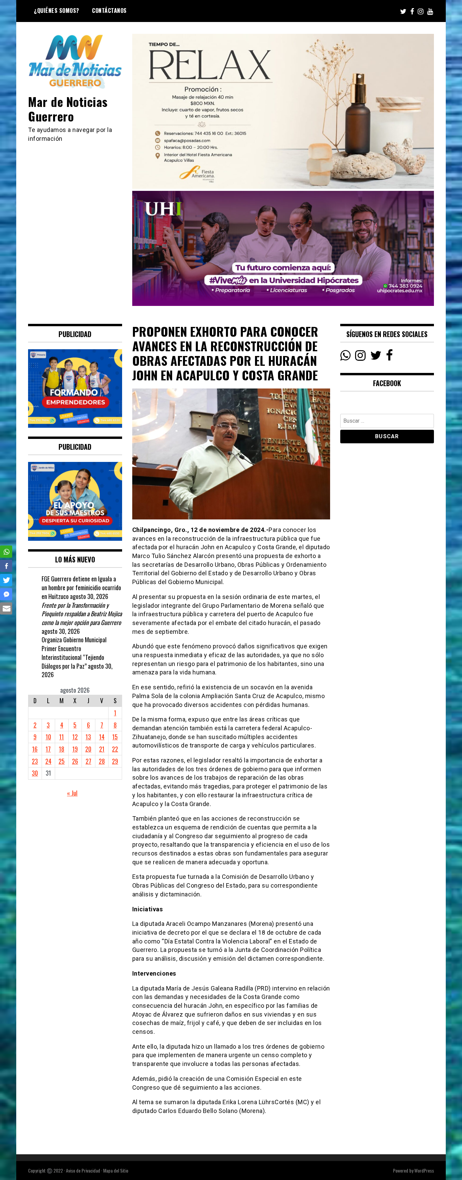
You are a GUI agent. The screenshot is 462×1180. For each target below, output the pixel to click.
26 (75, 761)
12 (75, 736)
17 (48, 748)
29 (115, 761)
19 (75, 748)
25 (62, 761)
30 (35, 773)
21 (102, 748)
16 (35, 748)
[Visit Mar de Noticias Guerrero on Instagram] (360, 357)
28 (102, 761)
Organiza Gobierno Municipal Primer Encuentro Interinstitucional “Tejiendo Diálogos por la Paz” (74, 652)
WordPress (424, 1170)
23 (35, 761)
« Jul (72, 792)
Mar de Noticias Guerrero (68, 108)
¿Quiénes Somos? (56, 10)
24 (48, 761)
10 (48, 736)
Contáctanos (109, 10)
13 (88, 736)
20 (88, 748)
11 (61, 736)
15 (115, 736)
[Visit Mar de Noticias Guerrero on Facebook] (389, 357)
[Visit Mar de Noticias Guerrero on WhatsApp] (345, 357)
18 (61, 748)
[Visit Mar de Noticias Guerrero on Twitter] (376, 357)
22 (115, 748)
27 (88, 761)
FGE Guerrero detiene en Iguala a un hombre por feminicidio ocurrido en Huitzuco (81, 587)
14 (102, 736)
